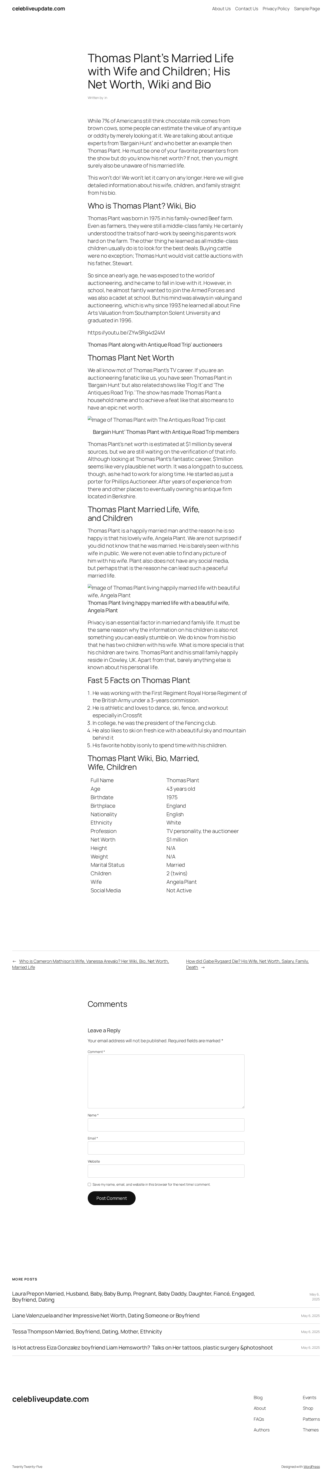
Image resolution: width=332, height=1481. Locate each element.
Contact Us (246, 8)
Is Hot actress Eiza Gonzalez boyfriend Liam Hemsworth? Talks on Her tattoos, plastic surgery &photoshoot (142, 1348)
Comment (96, 1051)
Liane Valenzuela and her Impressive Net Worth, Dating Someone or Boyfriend (106, 1316)
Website (94, 1161)
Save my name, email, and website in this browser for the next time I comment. (151, 1184)
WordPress (312, 1466)
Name (93, 1115)
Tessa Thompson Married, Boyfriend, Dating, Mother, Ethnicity (87, 1332)
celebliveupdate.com (38, 8)
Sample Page (307, 8)
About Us (221, 8)
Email (93, 1138)
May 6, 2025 (315, 1296)
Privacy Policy (276, 8)
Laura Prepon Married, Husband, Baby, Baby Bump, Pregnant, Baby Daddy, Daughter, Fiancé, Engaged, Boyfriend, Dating (133, 1297)
